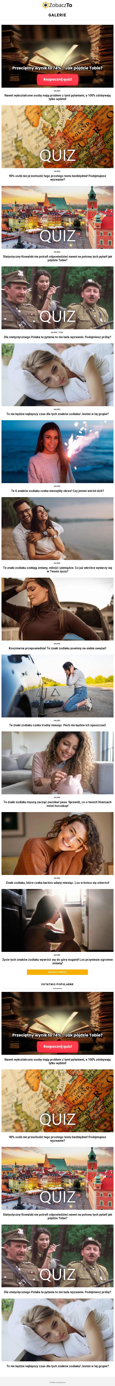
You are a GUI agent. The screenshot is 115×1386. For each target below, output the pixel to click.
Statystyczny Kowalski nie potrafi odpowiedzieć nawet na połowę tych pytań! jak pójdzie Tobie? (57, 258)
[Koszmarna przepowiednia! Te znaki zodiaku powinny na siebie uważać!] (57, 609)
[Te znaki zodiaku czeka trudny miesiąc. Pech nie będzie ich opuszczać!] (57, 686)
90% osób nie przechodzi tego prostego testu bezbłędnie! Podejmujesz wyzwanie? (57, 177)
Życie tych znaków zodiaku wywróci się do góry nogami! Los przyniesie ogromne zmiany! (57, 961)
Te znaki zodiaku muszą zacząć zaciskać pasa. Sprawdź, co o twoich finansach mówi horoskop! (57, 803)
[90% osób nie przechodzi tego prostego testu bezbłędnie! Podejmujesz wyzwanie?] (57, 136)
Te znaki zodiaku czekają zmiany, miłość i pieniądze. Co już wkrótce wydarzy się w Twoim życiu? (57, 569)
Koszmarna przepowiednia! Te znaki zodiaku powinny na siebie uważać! (57, 648)
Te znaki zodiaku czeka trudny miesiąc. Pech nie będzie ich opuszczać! (57, 725)
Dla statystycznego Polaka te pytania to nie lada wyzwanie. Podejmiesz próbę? (57, 337)
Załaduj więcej (57, 972)
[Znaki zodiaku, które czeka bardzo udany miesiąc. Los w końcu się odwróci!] (57, 843)
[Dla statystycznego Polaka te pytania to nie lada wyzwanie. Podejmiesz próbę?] (57, 297)
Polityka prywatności (58, 1382)
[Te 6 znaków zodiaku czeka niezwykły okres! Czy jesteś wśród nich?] (57, 451)
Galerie (57, 91)
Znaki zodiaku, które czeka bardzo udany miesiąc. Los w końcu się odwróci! (57, 883)
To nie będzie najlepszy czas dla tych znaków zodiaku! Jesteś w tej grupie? (57, 414)
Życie (61, 332)
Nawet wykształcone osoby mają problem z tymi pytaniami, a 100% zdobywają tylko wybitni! (57, 97)
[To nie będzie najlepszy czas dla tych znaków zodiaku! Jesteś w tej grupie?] (57, 374)
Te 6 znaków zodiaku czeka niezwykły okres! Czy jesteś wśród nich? (57, 491)
